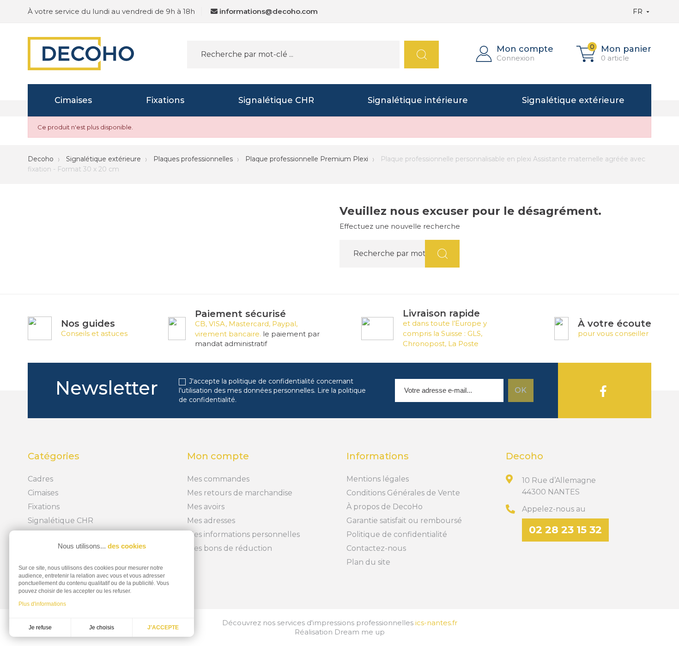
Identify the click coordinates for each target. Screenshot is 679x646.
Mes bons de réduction (229, 548)
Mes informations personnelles (243, 534)
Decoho (41, 159)
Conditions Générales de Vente (403, 492)
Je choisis (101, 627)
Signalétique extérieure (573, 100)
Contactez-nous (376, 548)
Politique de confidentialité (396, 534)
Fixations (165, 100)
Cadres (40, 479)
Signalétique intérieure (418, 100)
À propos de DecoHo (384, 506)
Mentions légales (377, 479)
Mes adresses (211, 520)
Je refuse (40, 627)
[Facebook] (603, 390)
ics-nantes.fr (436, 622)
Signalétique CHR (276, 100)
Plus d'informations (42, 604)
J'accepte (163, 627)
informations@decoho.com (268, 11)
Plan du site (368, 562)
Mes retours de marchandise (239, 492)
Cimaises (73, 100)
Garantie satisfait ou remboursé (404, 520)
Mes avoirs (205, 506)
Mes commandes (218, 479)
